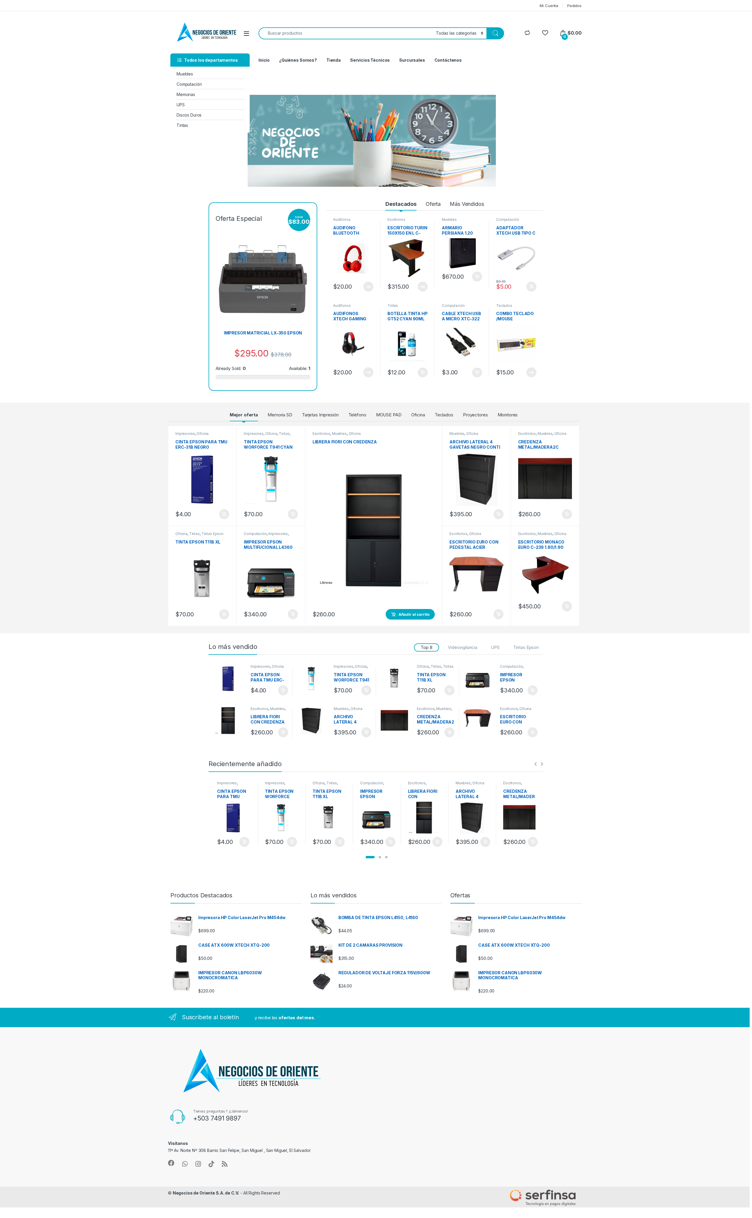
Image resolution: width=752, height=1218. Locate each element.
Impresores (185, 433)
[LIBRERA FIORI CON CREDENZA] (230, 720)
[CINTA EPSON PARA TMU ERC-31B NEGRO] (230, 678)
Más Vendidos (467, 204)
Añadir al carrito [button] (476, 277)
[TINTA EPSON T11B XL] (396, 678)
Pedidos (574, 5)
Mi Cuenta (549, 5)
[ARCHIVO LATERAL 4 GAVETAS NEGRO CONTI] (313, 720)
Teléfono (357, 415)
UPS (181, 104)
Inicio (264, 60)
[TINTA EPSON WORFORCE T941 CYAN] (313, 678)
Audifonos (342, 219)
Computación (189, 84)
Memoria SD (280, 415)
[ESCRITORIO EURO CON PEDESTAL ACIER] (480, 720)
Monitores (508, 415)
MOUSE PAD (389, 415)
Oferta (433, 204)
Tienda (333, 60)
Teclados (504, 305)
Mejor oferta (244, 415)
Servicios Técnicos (370, 60)
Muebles (185, 73)
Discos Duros (189, 114)
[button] (370, 857)
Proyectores (475, 415)
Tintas (182, 125)
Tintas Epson (213, 533)
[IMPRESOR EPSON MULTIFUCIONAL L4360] (480, 678)
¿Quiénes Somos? (298, 60)
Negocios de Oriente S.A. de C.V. (206, 1192)
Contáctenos (448, 60)
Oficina (418, 415)
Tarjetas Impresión (320, 415)
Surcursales (412, 60)
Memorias (186, 94)
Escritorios (396, 219)
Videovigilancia (462, 647)
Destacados (401, 204)
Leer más (368, 287)
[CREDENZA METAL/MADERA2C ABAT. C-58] (396, 720)
